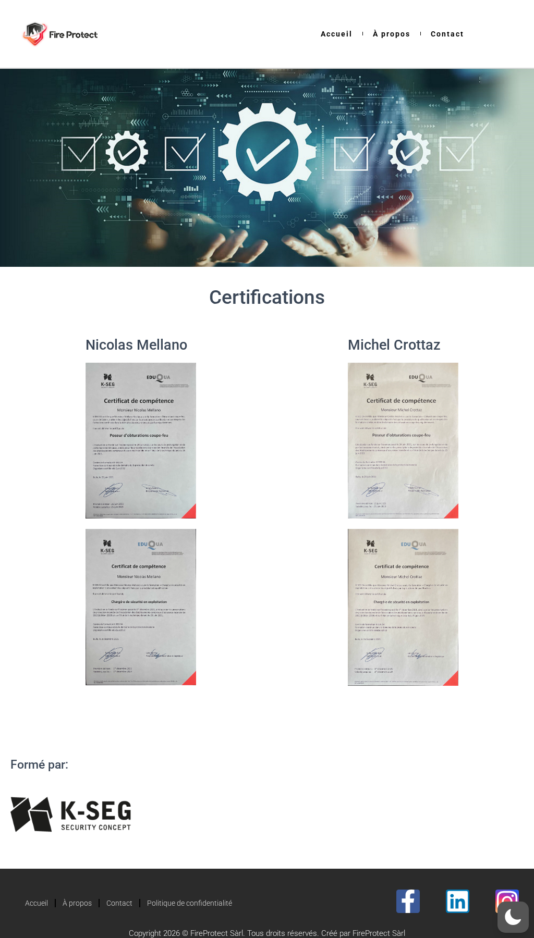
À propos (391, 34)
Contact (447, 34)
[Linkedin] (457, 901)
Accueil (337, 34)
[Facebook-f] (408, 901)
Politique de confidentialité (189, 903)
